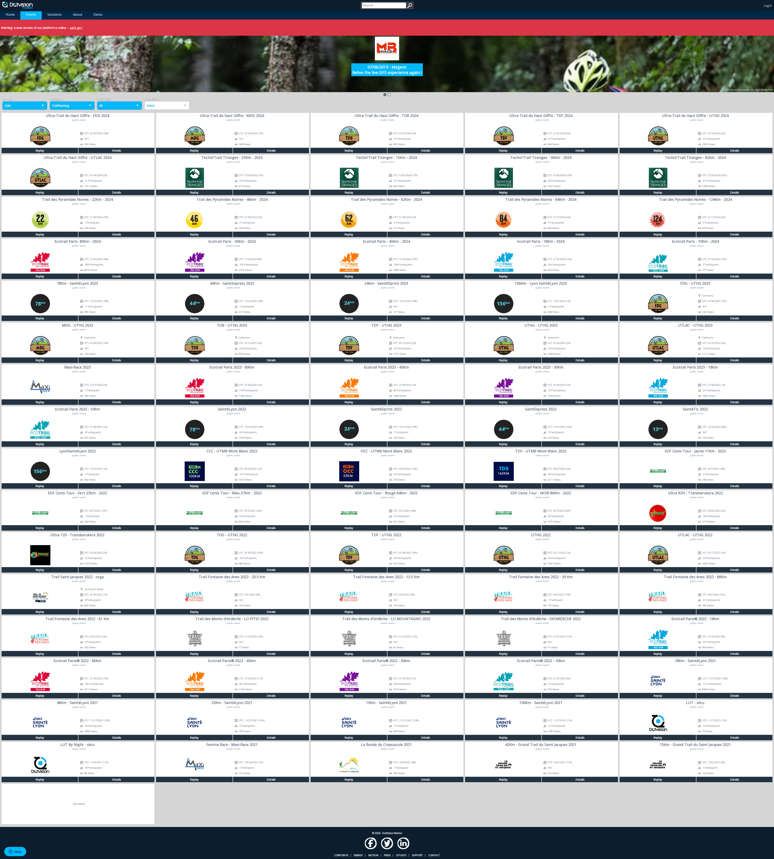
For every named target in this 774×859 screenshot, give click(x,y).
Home (10, 14)
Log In (768, 5)
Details (116, 150)
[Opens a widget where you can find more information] (15, 852)
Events (31, 14)
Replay (39, 150)
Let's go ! (76, 28)
